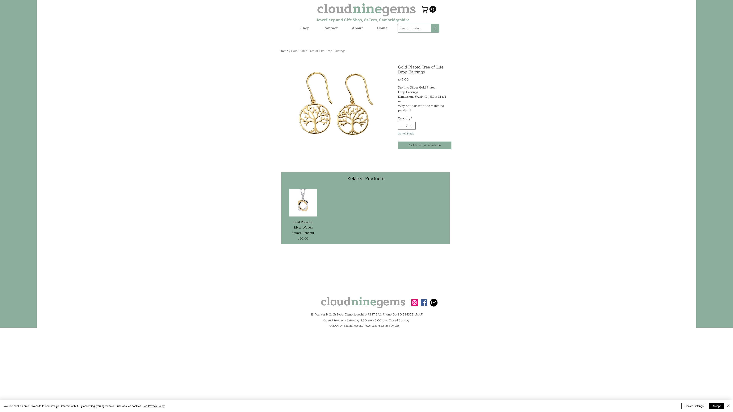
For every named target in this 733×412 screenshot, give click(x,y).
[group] (365, 215)
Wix (397, 325)
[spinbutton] (407, 125)
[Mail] (434, 303)
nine (363, 301)
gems (391, 301)
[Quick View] (303, 202)
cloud (336, 301)
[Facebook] (424, 302)
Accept (716, 406)
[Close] (728, 406)
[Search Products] (435, 28)
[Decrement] (401, 125)
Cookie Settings (694, 406)
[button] (429, 9)
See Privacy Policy (154, 406)
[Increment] (412, 125)
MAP (418, 314)
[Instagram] (414, 302)
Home (284, 50)
